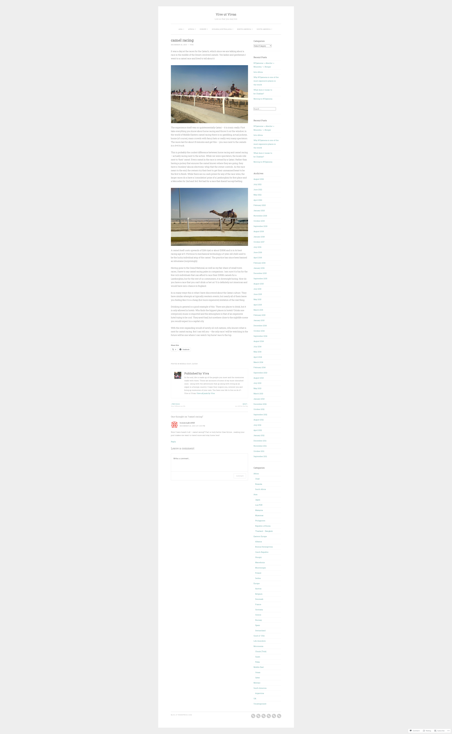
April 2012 (258, 430)
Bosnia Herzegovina (264, 547)
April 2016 (258, 257)
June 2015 (258, 294)
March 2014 (258, 362)
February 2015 (259, 315)
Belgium (258, 594)
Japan (257, 500)
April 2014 (258, 357)
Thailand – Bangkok (264, 531)
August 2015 (259, 283)
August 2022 (259, 179)
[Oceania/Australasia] (269, 716)
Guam (257, 657)
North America (244, 29)
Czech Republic (261, 552)
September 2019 (260, 226)
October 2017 (259, 242)
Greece (258, 615)
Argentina (259, 693)
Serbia (258, 578)
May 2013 (257, 388)
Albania (258, 541)
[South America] (279, 716)
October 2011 (259, 451)
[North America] (274, 716)
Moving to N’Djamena (263, 99)
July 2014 (257, 346)
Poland (258, 573)
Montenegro (260, 568)
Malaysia (259, 510)
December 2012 (260, 404)
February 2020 (260, 205)
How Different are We (178, 405)
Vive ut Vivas (226, 14)
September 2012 (260, 414)
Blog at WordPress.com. (181, 715)
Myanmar (259, 515)
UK (255, 698)
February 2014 (259, 367)
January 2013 (259, 399)
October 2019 (259, 221)
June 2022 (258, 189)
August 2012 (259, 420)
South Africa (260, 489)
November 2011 (260, 446)
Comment (240, 476)
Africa (191, 29)
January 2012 (259, 435)
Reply (173, 441)
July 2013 (257, 383)
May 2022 (258, 195)
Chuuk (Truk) (260, 651)
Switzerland (260, 630)
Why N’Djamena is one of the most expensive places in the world (266, 81)
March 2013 (258, 393)
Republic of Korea (262, 526)
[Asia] (253, 716)
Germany (259, 609)
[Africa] (258, 716)
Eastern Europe (260, 536)
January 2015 (259, 320)
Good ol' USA (259, 636)
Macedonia (260, 562)
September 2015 (260, 278)
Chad (257, 479)
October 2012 (259, 409)
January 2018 (259, 236)
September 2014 (260, 336)
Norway (258, 620)
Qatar (195, 364)
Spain (257, 625)
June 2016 (258, 252)
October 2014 (259, 331)
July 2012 (257, 425)
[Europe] (263, 716)
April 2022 (258, 200)
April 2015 (258, 304)
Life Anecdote (260, 641)
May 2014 (257, 352)
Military (257, 683)
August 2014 (259, 341)
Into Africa (258, 72)
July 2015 (257, 289)
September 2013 (260, 372)
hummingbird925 (187, 423)
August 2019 (259, 231)
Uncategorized (260, 704)
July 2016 (257, 247)
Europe (203, 29)
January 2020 (259, 210)
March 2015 (258, 310)
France (258, 604)
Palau (257, 662)
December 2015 (260, 273)
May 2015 (257, 299)
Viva (192, 45)
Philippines (260, 520)
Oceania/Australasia (222, 29)
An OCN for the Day (241, 405)
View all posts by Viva (205, 393)
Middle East (185, 364)
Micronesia (258, 646)
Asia (181, 29)
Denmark (259, 599)
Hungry (258, 557)
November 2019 (260, 215)
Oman (257, 672)
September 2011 (260, 456)
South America (264, 29)
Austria (258, 588)
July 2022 (258, 184)
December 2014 (260, 325)
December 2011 (260, 440)
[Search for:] (265, 109)
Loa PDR (258, 505)
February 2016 (260, 263)
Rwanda (258, 484)
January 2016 (259, 268)
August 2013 (259, 378)
